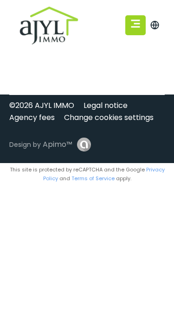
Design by (40, 144)
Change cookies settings (109, 117)
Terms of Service (93, 178)
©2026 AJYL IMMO (41, 105)
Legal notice (106, 105)
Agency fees (32, 117)
